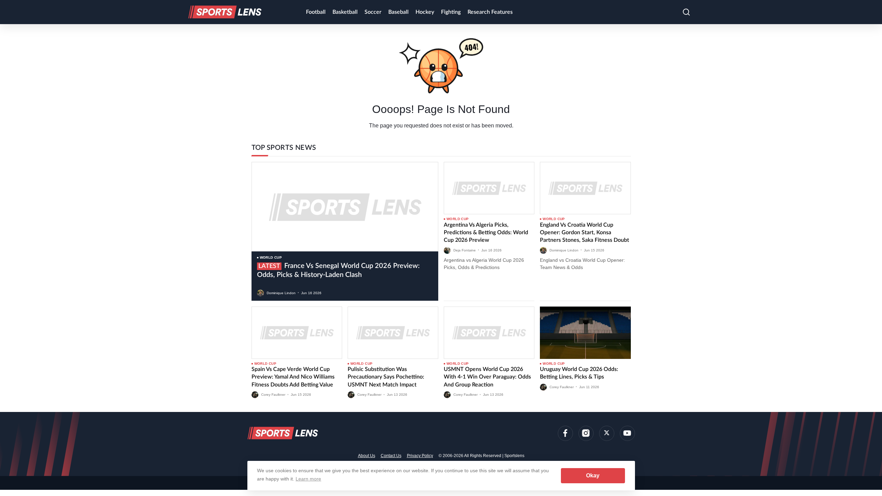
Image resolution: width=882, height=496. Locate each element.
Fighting (451, 12)
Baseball (398, 12)
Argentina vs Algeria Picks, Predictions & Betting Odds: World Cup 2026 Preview (486, 232)
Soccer (373, 12)
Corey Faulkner (273, 394)
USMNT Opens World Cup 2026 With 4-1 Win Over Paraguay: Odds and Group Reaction (487, 377)
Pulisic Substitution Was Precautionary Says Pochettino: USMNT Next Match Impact (386, 377)
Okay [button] (592, 475)
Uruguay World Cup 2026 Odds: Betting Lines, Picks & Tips (579, 373)
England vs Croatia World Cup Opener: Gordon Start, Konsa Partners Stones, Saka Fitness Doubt (584, 232)
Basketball (345, 12)
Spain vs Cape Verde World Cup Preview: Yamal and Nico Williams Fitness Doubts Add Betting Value (293, 377)
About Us (366, 455)
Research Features (490, 12)
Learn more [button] (308, 479)
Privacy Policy (420, 455)
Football (316, 12)
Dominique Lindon (281, 292)
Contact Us (391, 455)
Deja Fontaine (464, 250)
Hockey (425, 12)
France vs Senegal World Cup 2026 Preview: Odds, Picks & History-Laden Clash (338, 270)
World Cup (271, 257)
